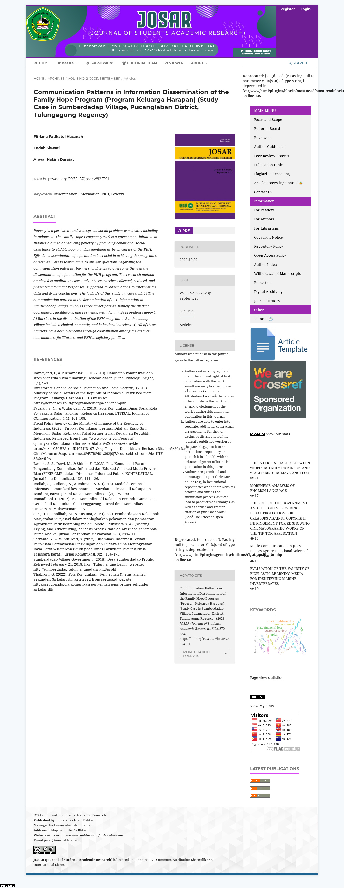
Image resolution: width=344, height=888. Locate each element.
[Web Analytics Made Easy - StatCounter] (257, 434)
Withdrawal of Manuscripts (277, 273)
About (197, 63)
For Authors (264, 219)
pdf (185, 230)
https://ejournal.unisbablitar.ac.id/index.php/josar (85, 835)
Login (306, 9)
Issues (68, 63)
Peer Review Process (271, 155)
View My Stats (278, 434)
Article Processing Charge (276, 182)
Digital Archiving (268, 291)
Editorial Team (141, 63)
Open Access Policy (270, 255)
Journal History (267, 300)
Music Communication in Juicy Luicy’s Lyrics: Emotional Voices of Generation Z (279, 550)
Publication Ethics (269, 164)
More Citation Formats (196, 654)
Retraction (263, 282)
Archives (56, 78)
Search (299, 63)
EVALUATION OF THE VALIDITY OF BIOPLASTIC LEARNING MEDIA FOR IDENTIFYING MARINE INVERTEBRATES (279, 576)
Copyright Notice (268, 237)
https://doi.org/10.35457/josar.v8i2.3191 (76, 179)
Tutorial (261, 318)
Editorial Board (267, 128)
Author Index (265, 264)
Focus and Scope (268, 119)
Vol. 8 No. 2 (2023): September (94, 78)
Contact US (263, 192)
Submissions (102, 63)
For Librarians (266, 228)
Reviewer (174, 63)
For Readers (264, 210)
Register (287, 9)
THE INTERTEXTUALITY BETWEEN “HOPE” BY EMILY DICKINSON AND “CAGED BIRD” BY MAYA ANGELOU (280, 467)
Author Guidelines (269, 146)
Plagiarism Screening (272, 173)
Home (44, 63)
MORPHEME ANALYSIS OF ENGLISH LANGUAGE (272, 488)
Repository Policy (268, 246)
